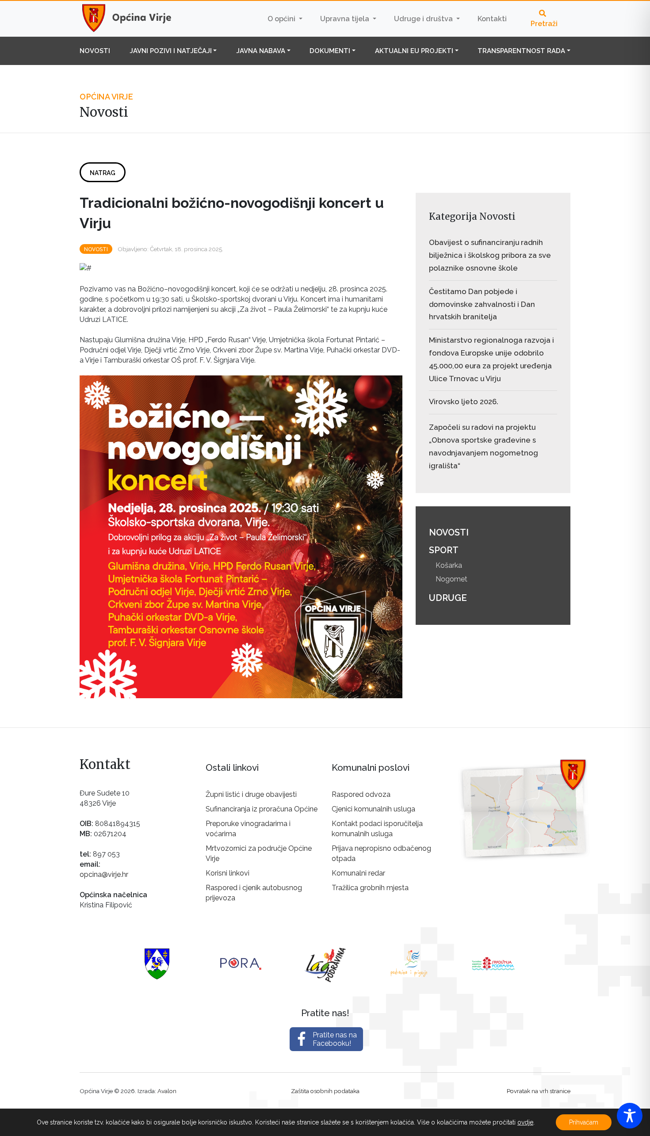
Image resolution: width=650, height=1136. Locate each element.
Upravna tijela (345, 19)
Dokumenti (330, 51)
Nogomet (451, 579)
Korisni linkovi (227, 873)
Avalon (166, 1090)
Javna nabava (260, 51)
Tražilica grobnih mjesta (370, 888)
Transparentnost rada (521, 51)
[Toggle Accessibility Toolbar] (629, 1115)
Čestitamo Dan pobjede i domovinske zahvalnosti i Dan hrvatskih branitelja (482, 304)
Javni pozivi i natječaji (171, 51)
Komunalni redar (358, 873)
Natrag (102, 172)
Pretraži (544, 23)
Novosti (95, 51)
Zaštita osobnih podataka (325, 1090)
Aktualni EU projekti (414, 51)
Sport (444, 550)
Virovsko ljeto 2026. (463, 401)
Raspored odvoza (361, 794)
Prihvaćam (583, 1122)
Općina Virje (135, 18)
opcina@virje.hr (104, 874)
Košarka (449, 565)
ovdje (525, 1122)
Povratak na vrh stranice (538, 1090)
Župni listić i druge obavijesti (251, 794)
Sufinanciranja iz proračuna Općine (261, 809)
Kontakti (492, 19)
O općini (282, 19)
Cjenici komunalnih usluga (373, 809)
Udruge (448, 598)
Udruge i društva (424, 19)
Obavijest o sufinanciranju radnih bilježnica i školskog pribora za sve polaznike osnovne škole (490, 255)
